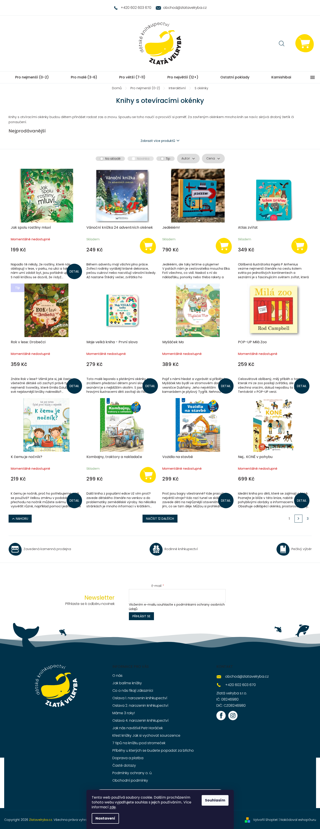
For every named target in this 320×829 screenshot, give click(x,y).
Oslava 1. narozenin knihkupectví (139, 698)
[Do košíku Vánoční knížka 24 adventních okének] (148, 245)
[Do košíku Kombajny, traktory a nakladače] (148, 474)
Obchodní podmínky (130, 780)
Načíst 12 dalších (160, 518)
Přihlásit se (141, 616)
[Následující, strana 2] (298, 519)
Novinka (143, 158)
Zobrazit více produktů (158, 141)
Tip (168, 158)
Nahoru (22, 518)
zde (113, 807)
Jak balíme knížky (127, 683)
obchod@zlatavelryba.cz (247, 676)
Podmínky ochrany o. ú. (132, 772)
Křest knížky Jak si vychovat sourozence (146, 735)
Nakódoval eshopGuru (298, 820)
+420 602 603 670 (240, 684)
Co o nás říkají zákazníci (132, 690)
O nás (117, 675)
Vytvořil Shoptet (265, 820)
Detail (74, 271)
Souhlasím (215, 800)
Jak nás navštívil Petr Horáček (137, 728)
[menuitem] (32, 77)
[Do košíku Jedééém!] (224, 245)
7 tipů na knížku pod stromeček (138, 743)
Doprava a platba (127, 757)
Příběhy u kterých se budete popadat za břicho (153, 750)
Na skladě (113, 158)
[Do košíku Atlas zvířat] (299, 245)
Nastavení (105, 818)
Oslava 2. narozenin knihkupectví (140, 705)
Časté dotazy (124, 765)
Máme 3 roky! (123, 713)
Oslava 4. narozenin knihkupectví (140, 720)
